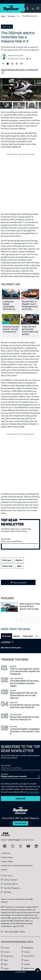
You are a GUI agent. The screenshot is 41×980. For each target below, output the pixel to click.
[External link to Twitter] (20, 846)
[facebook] (7, 63)
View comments (19, 582)
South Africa (29, 956)
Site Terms (8, 875)
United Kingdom (14, 840)
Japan (6, 968)
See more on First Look (10, 647)
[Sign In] (27, 8)
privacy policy (33, 792)
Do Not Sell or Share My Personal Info (17, 865)
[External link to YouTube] (28, 846)
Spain (26, 960)
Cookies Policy (7, 861)
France (6, 948)
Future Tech (7, 566)
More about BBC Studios (13, 931)
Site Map (7, 892)
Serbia (27, 952)
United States (28, 840)
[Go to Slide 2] (19, 105)
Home (3, 16)
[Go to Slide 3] (32, 105)
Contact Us (5, 853)
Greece (7, 952)
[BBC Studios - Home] (6, 834)
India (6, 960)
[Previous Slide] (3, 90)
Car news (11, 16)
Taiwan (27, 964)
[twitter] (12, 63)
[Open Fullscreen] (38, 98)
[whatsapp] (17, 63)
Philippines (28, 948)
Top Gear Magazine (12, 888)
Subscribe (20, 798)
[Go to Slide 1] (6, 105)
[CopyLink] (3, 63)
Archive (4, 870)
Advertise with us (11, 884)
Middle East (29, 968)
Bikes (19, 566)
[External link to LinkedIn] (36, 846)
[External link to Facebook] (4, 846)
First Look (7, 27)
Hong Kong (8, 956)
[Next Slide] (38, 90)
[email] (21, 63)
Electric (19, 560)
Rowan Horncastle (15, 55)
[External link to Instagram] (12, 846)
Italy (5, 964)
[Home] (15, 8)
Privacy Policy (6, 857)
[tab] (6, 636)
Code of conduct (10, 880)
